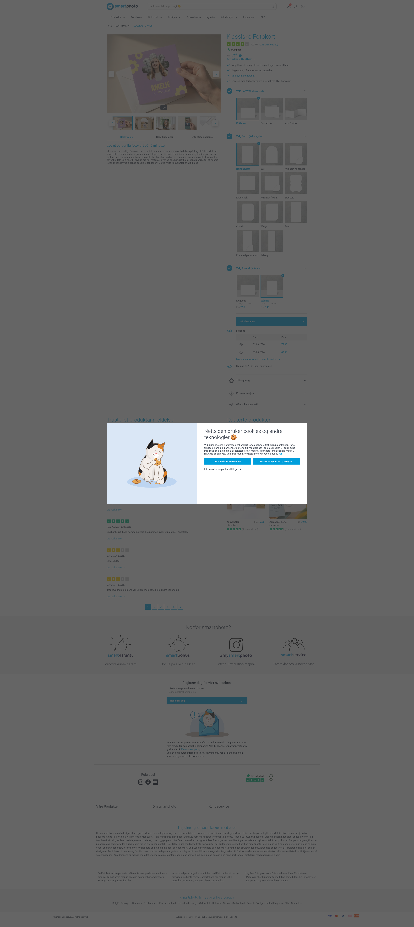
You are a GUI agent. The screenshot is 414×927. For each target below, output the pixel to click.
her (280, 453)
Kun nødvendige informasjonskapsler (276, 461)
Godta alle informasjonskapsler (227, 461)
